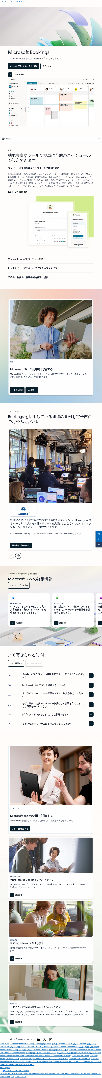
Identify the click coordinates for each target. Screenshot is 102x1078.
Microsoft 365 (48, 1055)
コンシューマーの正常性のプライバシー (17, 1073)
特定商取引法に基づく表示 (78, 1073)
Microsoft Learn (26, 1058)
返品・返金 (84, 1046)
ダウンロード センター (48, 1046)
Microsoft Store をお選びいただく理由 (16, 1049)
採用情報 (62, 1061)
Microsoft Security (17, 1055)
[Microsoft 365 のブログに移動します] (50, 1039)
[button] (16, 74)
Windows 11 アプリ (8, 1046)
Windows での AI (71, 1043)
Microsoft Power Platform (20, 1061)
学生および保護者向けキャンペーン (72, 1052)
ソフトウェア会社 (39, 1061)
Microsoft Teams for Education (81, 1049)
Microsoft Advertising (62, 1055)
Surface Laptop (16, 1043)
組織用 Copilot (45, 1043)
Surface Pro (4, 1043)
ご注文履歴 (94, 1046)
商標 (12, 1076)
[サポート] (98, 544)
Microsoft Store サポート (68, 1046)
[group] (51, 489)
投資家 (15, 1064)
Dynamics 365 (36, 1055)
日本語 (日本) (5, 1067)
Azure (27, 1055)
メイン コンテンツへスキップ (13, 1)
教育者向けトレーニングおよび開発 (41, 1052)
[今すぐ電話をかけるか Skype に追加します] (98, 539)
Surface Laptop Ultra (30, 1043)
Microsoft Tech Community (79, 1058)
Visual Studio (52, 1061)
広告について (20, 1076)
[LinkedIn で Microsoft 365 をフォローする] (39, 1039)
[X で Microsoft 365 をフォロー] (45, 1039)
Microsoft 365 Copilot (80, 1055)
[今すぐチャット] (98, 533)
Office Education (18, 1052)
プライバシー (61, 1073)
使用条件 (6, 1076)
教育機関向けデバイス (58, 1049)
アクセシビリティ (26, 1064)
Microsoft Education (40, 1049)
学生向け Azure (94, 1052)
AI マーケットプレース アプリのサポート (50, 1058)
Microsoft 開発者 (12, 1058)
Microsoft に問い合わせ (45, 1073)
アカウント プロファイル (27, 1046)
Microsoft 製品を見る (87, 1043)
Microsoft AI (5, 1055)
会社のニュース (73, 1061)
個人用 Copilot (58, 1043)
